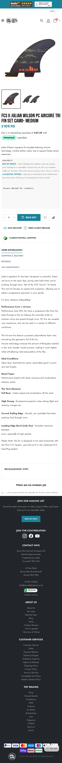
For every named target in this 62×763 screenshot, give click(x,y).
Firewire (31, 706)
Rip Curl (31, 726)
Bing (31, 692)
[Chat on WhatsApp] (31, 590)
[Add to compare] (53, 217)
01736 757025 (31, 581)
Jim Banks (31, 709)
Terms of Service (31, 672)
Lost (31, 716)
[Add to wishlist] (45, 217)
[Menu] (2, 20)
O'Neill (31, 723)
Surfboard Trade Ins (31, 658)
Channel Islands (31, 695)
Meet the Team (31, 614)
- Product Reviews (31, 625)
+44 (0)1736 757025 (11, 174)
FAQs (31, 648)
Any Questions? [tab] (10, 267)
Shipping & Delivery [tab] (12, 255)
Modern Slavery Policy (31, 679)
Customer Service (31, 645)
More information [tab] (11, 250)
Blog (31, 618)
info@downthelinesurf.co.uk (31, 585)
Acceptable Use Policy (31, 676)
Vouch (31, 730)
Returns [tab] (6, 261)
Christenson (31, 699)
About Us (31, 607)
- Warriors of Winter (31, 632)
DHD (31, 702)
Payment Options (31, 651)
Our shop (31, 611)
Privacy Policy (31, 669)
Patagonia (31, 720)
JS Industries (31, 713)
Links (52, 11)
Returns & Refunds (31, 662)
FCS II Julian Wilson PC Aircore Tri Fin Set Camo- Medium (31, 118)
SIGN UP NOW (31, 519)
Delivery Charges (31, 655)
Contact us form (31, 594)
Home (2, 492)
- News (31, 621)
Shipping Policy (31, 665)
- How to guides (31, 628)
